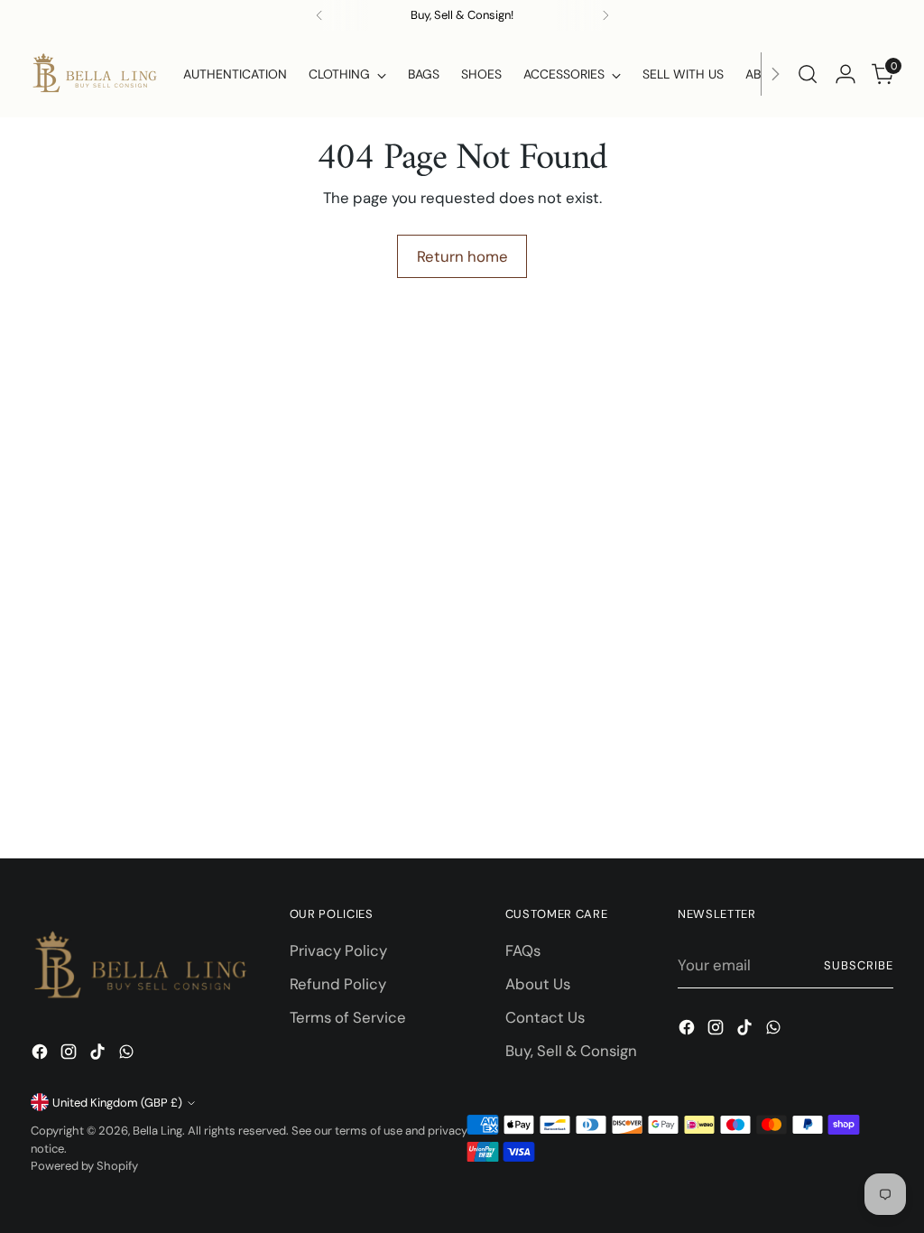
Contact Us (545, 1017)
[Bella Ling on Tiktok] (99, 1055)
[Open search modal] (808, 74)
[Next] (775, 74)
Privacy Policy (338, 950)
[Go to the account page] (845, 74)
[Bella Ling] (94, 74)
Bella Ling (157, 1130)
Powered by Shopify (84, 1165)
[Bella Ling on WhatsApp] (128, 1055)
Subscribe (858, 965)
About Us (537, 984)
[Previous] (319, 15)
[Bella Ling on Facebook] (41, 1055)
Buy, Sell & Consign (571, 1051)
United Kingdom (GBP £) (117, 1102)
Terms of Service (348, 1017)
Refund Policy (338, 984)
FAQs (523, 950)
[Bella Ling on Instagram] (70, 1055)
